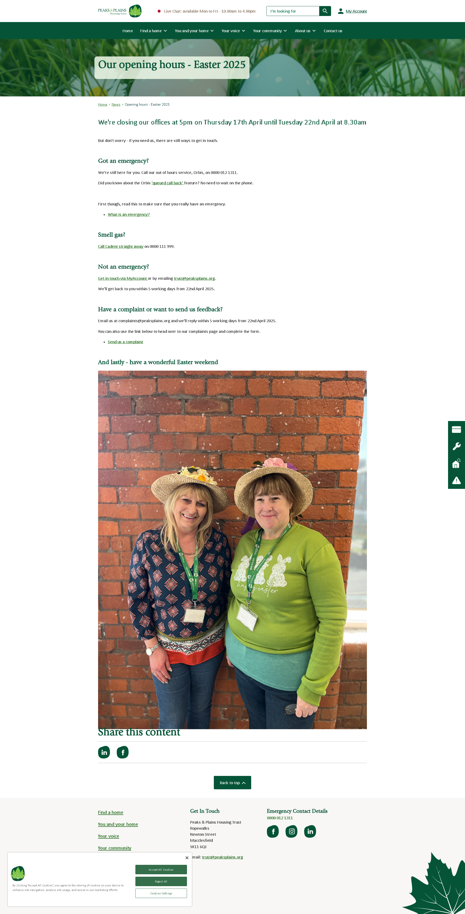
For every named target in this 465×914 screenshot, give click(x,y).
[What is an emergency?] (456, 446)
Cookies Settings (161, 893)
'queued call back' (168, 182)
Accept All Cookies (161, 869)
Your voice (108, 836)
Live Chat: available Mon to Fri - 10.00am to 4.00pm (210, 11)
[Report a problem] (456, 480)
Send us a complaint (125, 341)
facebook (273, 831)
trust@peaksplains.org (194, 278)
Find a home (110, 812)
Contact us (333, 30)
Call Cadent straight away (120, 246)
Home (128, 30)
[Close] (187, 857)
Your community (114, 848)
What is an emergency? (129, 214)
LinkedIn (310, 831)
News (116, 104)
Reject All (161, 881)
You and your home (118, 824)
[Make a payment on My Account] (456, 429)
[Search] (325, 11)
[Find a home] (456, 463)
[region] (100, 879)
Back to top (230, 782)
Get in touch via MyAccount (123, 278)
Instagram (292, 831)
